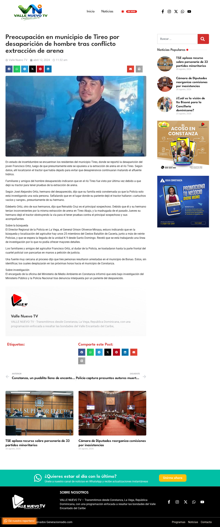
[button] (9, 69)
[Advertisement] (183, 252)
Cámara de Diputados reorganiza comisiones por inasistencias (191, 82)
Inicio (91, 11)
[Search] (203, 39)
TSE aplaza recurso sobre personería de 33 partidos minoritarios (192, 62)
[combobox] (177, 39)
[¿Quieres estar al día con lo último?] (38, 478)
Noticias (107, 11)
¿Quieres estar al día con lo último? (81, 476)
